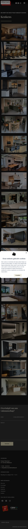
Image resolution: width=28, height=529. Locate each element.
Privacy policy (9, 275)
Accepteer (17, 275)
